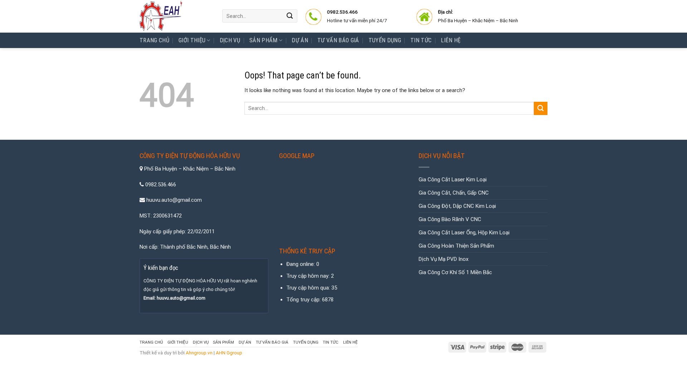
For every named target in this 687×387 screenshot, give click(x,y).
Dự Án (300, 40)
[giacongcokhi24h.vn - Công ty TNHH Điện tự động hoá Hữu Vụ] (175, 16)
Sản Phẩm (263, 40)
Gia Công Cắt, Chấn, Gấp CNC (454, 193)
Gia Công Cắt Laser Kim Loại (453, 179)
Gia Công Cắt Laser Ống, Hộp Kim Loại (464, 232)
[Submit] (290, 16)
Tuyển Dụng (385, 40)
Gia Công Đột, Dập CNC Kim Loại (457, 206)
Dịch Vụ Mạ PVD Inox (443, 259)
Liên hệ (451, 40)
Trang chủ (154, 40)
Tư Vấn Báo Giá (338, 40)
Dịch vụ (230, 40)
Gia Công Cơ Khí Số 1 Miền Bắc (455, 272)
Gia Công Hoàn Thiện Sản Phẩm (456, 246)
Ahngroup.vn (199, 352)
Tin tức (421, 40)
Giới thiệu (192, 40)
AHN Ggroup (229, 352)
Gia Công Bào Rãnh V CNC (450, 219)
